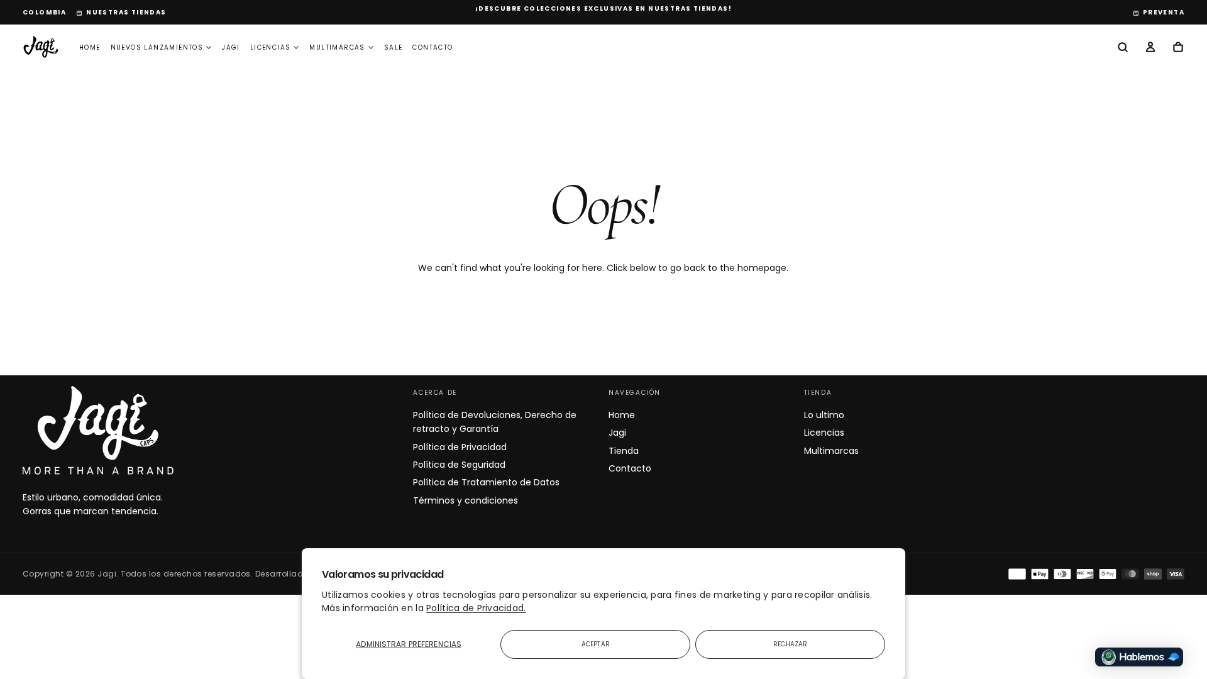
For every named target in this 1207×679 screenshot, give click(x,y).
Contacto (432, 47)
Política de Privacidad (460, 447)
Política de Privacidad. (476, 608)
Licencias (270, 47)
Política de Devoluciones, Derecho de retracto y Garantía (494, 422)
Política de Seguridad (459, 464)
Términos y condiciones (465, 500)
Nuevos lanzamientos (157, 47)
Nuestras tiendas (126, 12)
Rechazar (790, 644)
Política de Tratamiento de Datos (486, 482)
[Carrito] (1178, 48)
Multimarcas (337, 47)
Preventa (1163, 12)
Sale (393, 47)
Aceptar (595, 644)
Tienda (624, 450)
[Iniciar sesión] (1150, 48)
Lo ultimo (824, 415)
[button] (44, 13)
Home (90, 47)
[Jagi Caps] (98, 430)
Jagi (231, 47)
